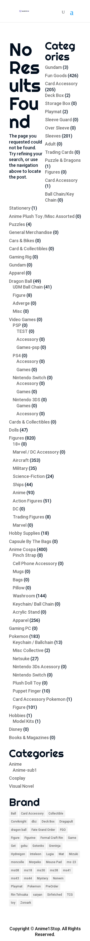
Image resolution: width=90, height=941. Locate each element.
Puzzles (17, 224)
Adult (50, 144)
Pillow (18, 587)
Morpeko (35, 862)
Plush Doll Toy (27, 683)
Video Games (22, 319)
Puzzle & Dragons (63, 160)
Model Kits (23, 721)
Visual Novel (21, 786)
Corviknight (18, 821)
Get (13, 846)
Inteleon (35, 854)
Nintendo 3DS (26, 399)
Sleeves (53, 136)
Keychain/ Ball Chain (33, 604)
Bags (18, 579)
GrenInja (54, 846)
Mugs (18, 571)
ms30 (41, 870)
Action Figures (27, 500)
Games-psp (28, 347)
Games (23, 369)
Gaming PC (20, 628)
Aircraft (21, 460)
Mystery (42, 878)
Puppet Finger (27, 691)
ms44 (28, 878)
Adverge (21, 303)
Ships (18, 484)
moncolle (17, 862)
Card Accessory (61, 83)
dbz (34, 821)
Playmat (53, 111)
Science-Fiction (29, 476)
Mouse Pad (54, 862)
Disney (15, 729)
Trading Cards (59, 152)
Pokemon (18, 636)
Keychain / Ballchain (33, 642)
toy (13, 902)
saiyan (37, 894)
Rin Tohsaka (19, 894)
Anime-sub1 (25, 770)
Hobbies (17, 715)
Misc (17, 311)
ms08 (15, 870)
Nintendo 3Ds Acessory (36, 666)
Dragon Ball (20, 281)
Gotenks (38, 846)
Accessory (27, 339)
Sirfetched (54, 894)
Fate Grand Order (43, 830)
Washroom (24, 595)
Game (72, 838)
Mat (61, 854)
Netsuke (21, 658)
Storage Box (57, 103)
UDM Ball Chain (28, 287)
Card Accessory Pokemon (39, 699)
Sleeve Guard (58, 119)
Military (20, 468)
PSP (17, 325)
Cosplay (17, 778)
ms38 (54, 870)
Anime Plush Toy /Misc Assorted (41, 216)
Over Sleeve (57, 127)
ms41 (67, 870)
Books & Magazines (29, 737)
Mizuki (73, 854)
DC (15, 508)
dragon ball (18, 830)
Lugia (50, 854)
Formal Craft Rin (51, 838)
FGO (63, 830)
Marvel (19, 525)
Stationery (19, 208)
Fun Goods (56, 75)
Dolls (14, 430)
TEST (22, 331)
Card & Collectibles (28, 248)
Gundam (53, 67)
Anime (19, 492)
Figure (19, 295)
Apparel (17, 273)
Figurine (30, 838)
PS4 (17, 355)
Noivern (58, 878)
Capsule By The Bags (30, 541)
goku (24, 846)
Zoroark (25, 902)
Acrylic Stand (26, 612)
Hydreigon (18, 854)
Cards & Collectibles (29, 422)
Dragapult (66, 821)
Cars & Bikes (21, 240)
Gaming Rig (20, 256)
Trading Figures (28, 516)
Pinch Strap (24, 555)
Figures (52, 172)
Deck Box (54, 95)
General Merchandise (30, 232)
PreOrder (52, 886)
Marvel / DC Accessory (36, 452)
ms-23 (71, 862)
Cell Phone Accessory (35, 563)
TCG (70, 894)
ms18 (28, 870)
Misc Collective (28, 650)
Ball (13, 813)
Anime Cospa (22, 549)
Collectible (55, 813)
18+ (16, 444)
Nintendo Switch (29, 377)
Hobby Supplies (24, 533)
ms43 (15, 878)
